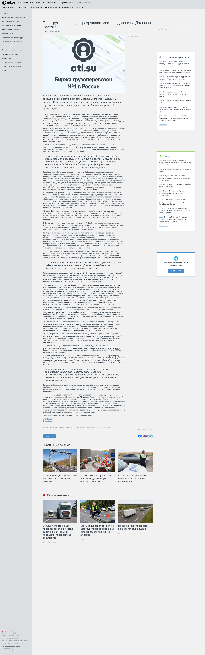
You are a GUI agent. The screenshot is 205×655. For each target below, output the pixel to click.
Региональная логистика (10, 21)
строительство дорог (20, 640)
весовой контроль (58, 427)
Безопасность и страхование (12, 42)
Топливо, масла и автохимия (12, 66)
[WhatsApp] (148, 436)
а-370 (96, 427)
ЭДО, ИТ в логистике (9, 25)
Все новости (163, 125)
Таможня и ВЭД (7, 46)
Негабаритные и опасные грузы (13, 38)
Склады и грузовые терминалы (13, 50)
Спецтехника (6, 58)
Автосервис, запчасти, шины (12, 62)
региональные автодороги (11, 643)
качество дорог (47, 427)
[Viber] (145, 436)
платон (105, 427)
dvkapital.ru (47, 421)
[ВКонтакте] (139, 436)
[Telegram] (151, 436)
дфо (108, 427)
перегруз (67, 427)
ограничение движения (10, 638)
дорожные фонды (85, 427)
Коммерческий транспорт (11, 54)
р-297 (100, 427)
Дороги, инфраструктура (11, 29)
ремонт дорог (7, 640)
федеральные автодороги (11, 646)
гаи (92, 427)
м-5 (23, 643)
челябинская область (9, 651)
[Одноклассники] (142, 436)
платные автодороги (9, 648)
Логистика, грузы (8, 34)
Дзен (4, 70)
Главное (5, 13)
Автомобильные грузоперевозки (13, 17)
